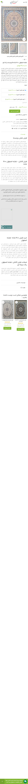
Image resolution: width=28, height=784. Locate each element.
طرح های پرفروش (20, 121)
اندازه (26, 85)
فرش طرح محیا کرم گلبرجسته (7, 320)
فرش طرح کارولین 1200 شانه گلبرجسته (20, 321)
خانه (26, 56)
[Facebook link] (20, 128)
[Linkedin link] (14, 128)
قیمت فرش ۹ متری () (16, 95)
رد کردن (2, 781)
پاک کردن (24, 102)
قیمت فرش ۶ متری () (16, 90)
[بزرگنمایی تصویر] (24, 39)
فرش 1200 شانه (4, 73)
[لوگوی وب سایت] (14, 2)
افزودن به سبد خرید (15, 111)
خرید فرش (10, 245)
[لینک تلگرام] (12, 128)
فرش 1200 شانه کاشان (10, 121)
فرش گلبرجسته (14, 126)
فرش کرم (21, 126)
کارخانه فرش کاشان (14, 272)
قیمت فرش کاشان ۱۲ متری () (14, 99)
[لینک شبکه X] (18, 128)
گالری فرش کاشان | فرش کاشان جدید (15, 56)
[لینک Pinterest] (16, 128)
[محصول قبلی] (26, 59)
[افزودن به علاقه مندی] (16, 302)
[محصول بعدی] (23, 59)
